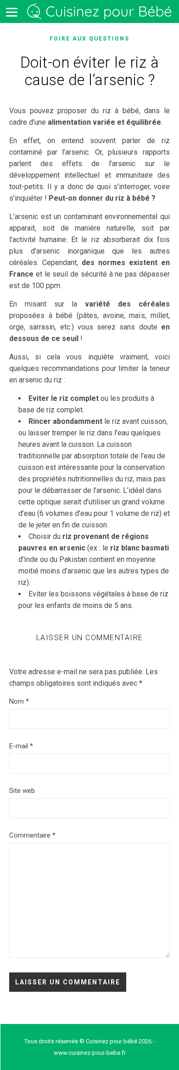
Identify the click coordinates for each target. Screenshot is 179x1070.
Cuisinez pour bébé (101, 11)
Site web (22, 791)
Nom (19, 701)
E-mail (21, 746)
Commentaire (32, 835)
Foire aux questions (89, 38)
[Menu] (11, 11)
